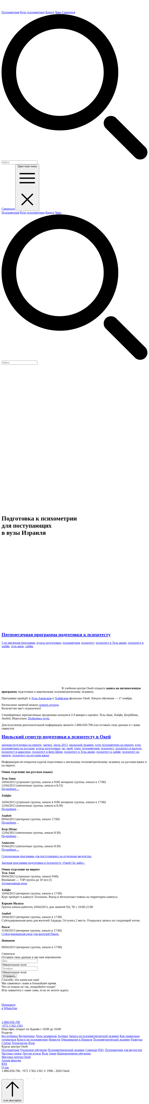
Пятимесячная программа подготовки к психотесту (56, 634)
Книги (49, 12)
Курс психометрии (32, 12)
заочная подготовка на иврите (22, 745)
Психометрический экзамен (111, 1039)
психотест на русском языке (30, 755)
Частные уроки (12, 1053)
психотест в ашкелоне (16, 751)
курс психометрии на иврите (114, 745)
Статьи (6, 1043)
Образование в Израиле (76, 1039)
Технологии (20, 1043)
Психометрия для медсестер (123, 1050)
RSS (4, 1064)
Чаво (58, 12)
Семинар (91, 1050)
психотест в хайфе (108, 751)
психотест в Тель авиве (111, 642)
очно (77, 748)
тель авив (17, 646)
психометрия (71, 642)
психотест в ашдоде (128, 748)
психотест (87, 642)
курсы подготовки (49, 642)
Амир (52, 1053)
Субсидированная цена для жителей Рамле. (30, 934)
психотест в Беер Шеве (47, 751)
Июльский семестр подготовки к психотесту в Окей (56, 736)
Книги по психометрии (32, 1039)
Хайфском (61, 698)
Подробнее (9, 809)
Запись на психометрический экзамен (94, 1036)
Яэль (31, 1043)
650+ (101, 1050)
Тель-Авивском (41, 698)
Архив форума (11, 1060)
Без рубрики (10, 1036)
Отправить (9, 976)
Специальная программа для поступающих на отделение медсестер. (47, 856)
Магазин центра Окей (16, 1057)
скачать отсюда (49, 704)
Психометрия (10, 12)
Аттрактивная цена (14, 883)
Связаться (68, 12)
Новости (54, 1039)
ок (63, 748)
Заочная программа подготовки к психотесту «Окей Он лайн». (43, 862)
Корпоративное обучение (74, 1053)
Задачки (63, 1036)
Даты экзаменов (46, 1036)
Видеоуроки (27, 1036)
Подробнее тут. (39, 718)
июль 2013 (61, 745)
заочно (47, 745)
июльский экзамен (81, 745)
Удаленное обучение (33, 1050)
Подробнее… (10, 789)
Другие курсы (31, 1053)
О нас (5, 1067)
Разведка (136, 1039)
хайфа (29, 646)
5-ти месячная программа (18, 642)
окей (70, 748)
